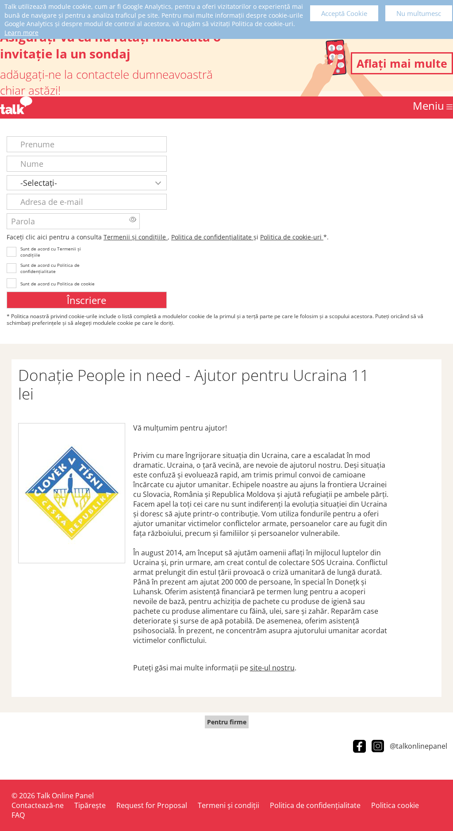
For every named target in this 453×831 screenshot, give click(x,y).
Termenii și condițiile (136, 237)
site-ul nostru (272, 668)
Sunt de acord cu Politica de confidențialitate (50, 268)
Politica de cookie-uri (291, 237)
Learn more (21, 32)
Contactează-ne (38, 805)
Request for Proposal (151, 805)
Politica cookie (395, 805)
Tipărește (90, 805)
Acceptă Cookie (344, 13)
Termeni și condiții (228, 805)
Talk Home (16, 105)
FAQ (18, 815)
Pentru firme (226, 722)
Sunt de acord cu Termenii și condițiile (50, 252)
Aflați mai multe (402, 63)
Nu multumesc (418, 13)
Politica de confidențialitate (212, 237)
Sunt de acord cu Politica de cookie (57, 284)
